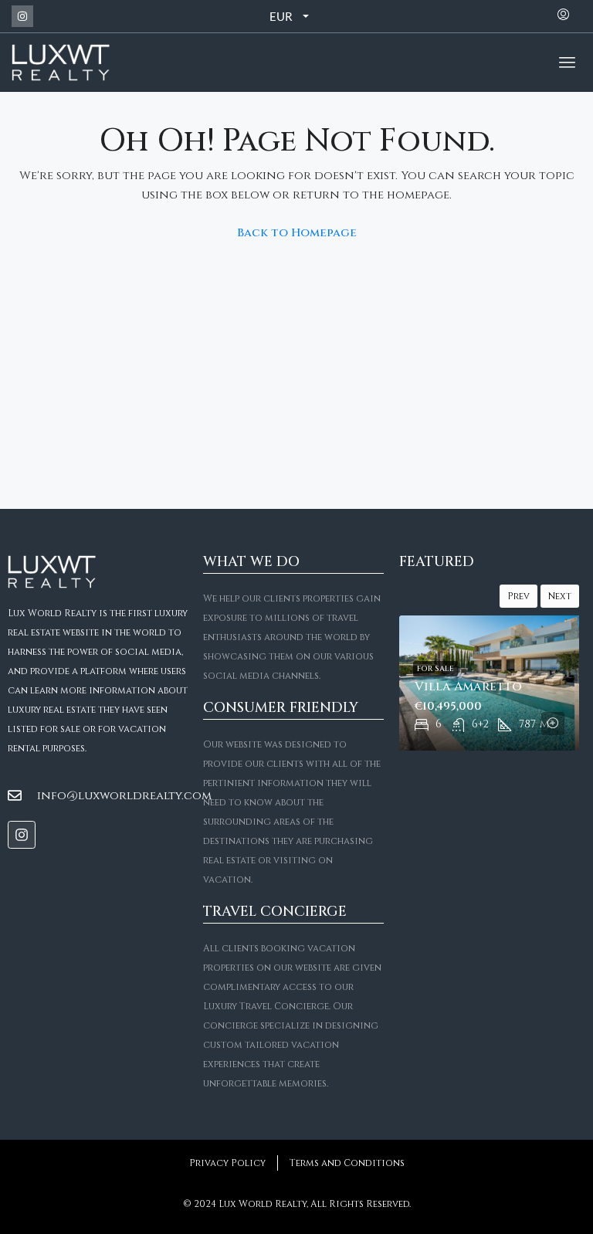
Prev (518, 596)
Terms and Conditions (347, 1163)
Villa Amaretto (468, 686)
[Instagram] (22, 16)
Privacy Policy (227, 1163)
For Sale (435, 668)
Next (559, 596)
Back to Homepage (297, 233)
